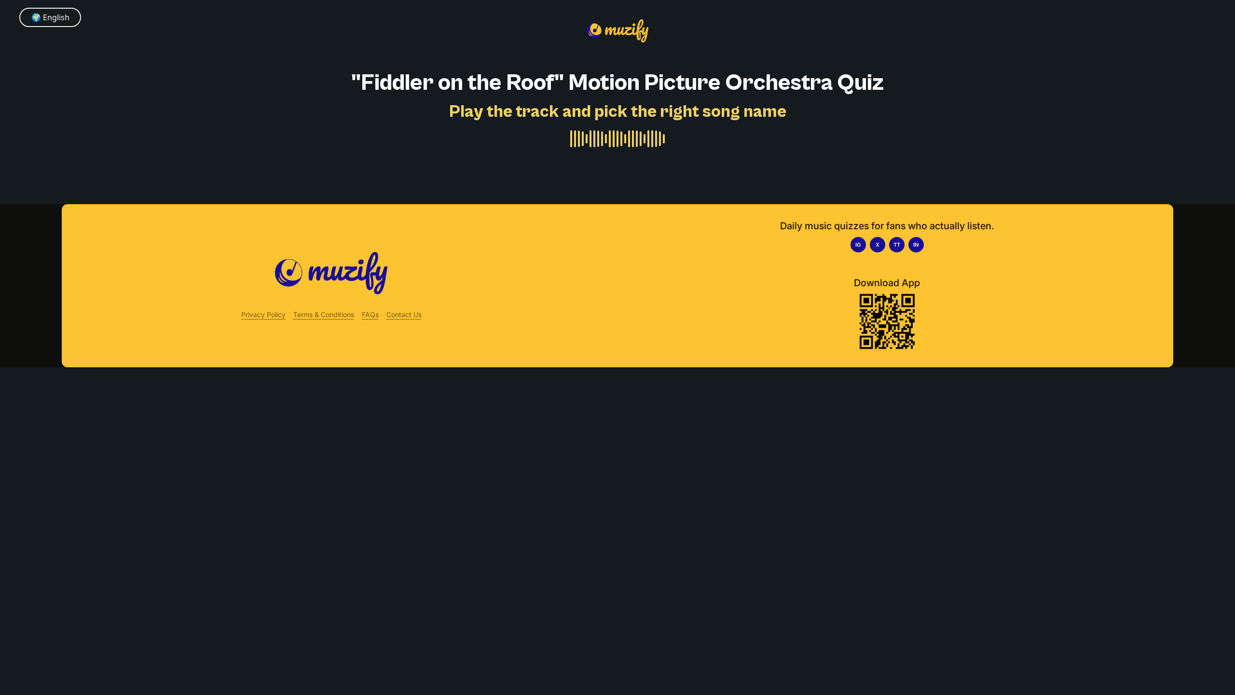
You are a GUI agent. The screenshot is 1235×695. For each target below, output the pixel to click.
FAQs (370, 314)
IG (858, 244)
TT (896, 244)
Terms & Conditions (323, 314)
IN (916, 244)
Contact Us (404, 314)
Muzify (618, 160)
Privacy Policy (263, 314)
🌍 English (50, 17)
